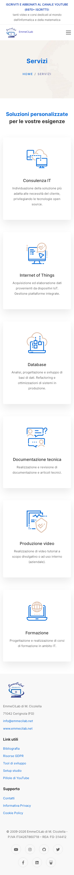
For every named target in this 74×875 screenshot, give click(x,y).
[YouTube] (16, 849)
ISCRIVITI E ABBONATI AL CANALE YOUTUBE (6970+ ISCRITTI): (37, 7)
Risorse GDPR (13, 756)
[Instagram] (30, 849)
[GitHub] (44, 849)
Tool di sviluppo (14, 763)
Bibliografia (11, 748)
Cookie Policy (13, 813)
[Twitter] (58, 849)
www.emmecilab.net (17, 728)
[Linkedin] (37, 862)
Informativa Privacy (17, 806)
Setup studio (12, 771)
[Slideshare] (51, 862)
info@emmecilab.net (18, 721)
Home (28, 74)
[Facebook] (23, 862)
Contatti (9, 798)
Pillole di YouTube (16, 778)
